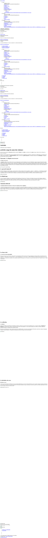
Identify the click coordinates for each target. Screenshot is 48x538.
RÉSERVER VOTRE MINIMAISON (17, 126)
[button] (3, 2)
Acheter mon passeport (21, 12)
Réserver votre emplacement (4, 44)
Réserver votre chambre (7, 126)
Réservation (2, 28)
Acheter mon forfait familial (14, 12)
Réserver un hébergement (6, 46)
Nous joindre (4, 530)
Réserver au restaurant (5, 47)
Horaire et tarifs (2, 34)
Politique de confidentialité (6, 529)
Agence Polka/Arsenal (9, 536)
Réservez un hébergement (4, 39)
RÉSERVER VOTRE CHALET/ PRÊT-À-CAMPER (31, 126)
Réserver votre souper (28, 12)
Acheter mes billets (7, 12)
